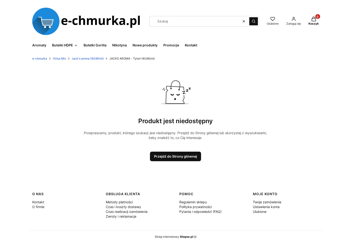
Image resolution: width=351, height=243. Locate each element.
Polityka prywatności (195, 207)
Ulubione (259, 212)
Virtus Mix (59, 58)
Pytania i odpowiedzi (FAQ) (200, 212)
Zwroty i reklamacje (121, 216)
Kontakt (38, 202)
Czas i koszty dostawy (123, 207)
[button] (253, 21)
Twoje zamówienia (267, 202)
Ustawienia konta (266, 207)
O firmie (38, 207)
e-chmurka (39, 58)
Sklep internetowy (174, 236)
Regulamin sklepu (193, 202)
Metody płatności (119, 202)
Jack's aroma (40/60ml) (88, 58)
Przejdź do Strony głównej (175, 156)
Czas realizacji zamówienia (127, 212)
